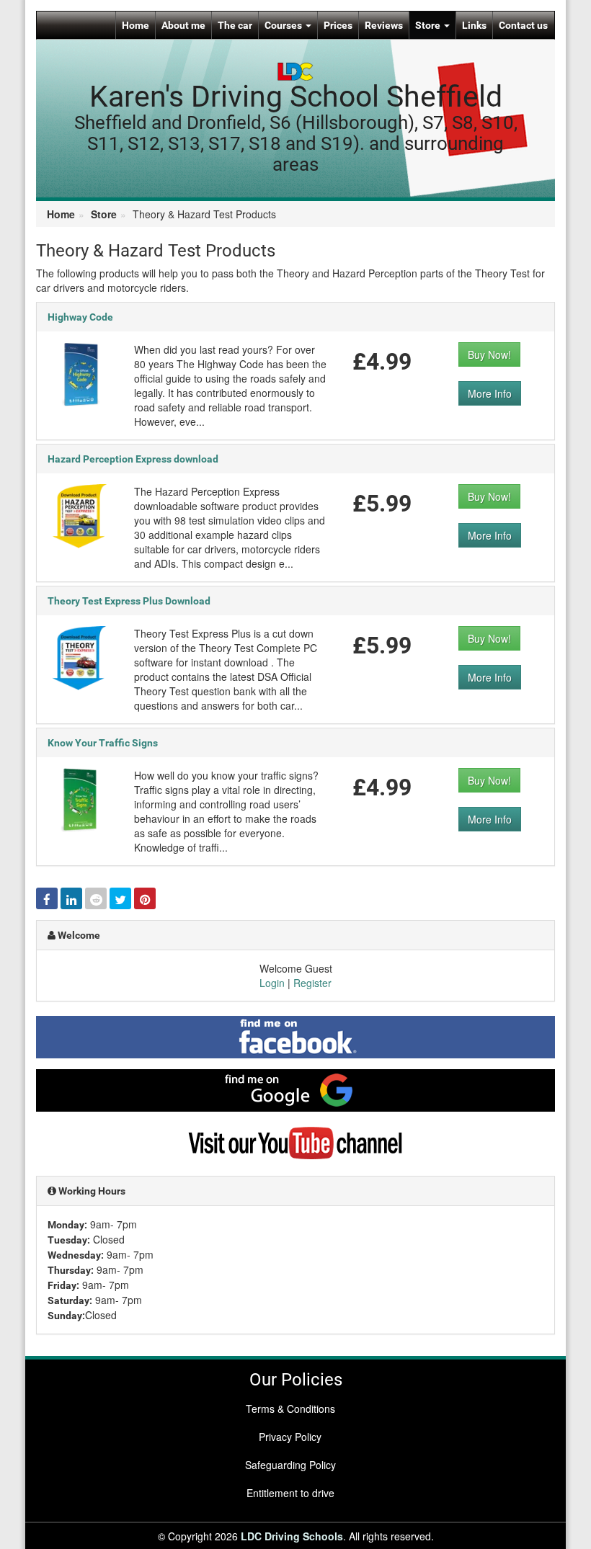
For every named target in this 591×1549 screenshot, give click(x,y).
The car (235, 25)
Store (429, 25)
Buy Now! (489, 354)
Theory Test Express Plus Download (129, 601)
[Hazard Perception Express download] (80, 514)
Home (135, 25)
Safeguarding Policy (290, 1465)
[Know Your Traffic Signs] (80, 798)
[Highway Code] (80, 372)
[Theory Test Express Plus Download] (80, 656)
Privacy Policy (290, 1436)
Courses (284, 25)
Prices (338, 25)
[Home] (295, 70)
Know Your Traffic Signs (103, 743)
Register (312, 983)
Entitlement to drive (290, 1493)
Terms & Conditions (290, 1408)
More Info (490, 393)
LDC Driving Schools (292, 1536)
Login (272, 983)
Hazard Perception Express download (133, 459)
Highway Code (80, 317)
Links (474, 25)
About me (183, 25)
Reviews (384, 25)
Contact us (523, 25)
